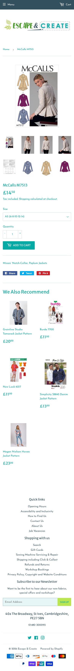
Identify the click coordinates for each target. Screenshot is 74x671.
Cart (68, 4)
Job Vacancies (37, 531)
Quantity (8, 226)
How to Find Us (37, 516)
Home (6, 49)
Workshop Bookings (37, 569)
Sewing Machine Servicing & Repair (37, 554)
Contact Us (37, 521)
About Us (37, 526)
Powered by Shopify (51, 649)
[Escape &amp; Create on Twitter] (29, 638)
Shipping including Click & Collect (37, 559)
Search (37, 545)
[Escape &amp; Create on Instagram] (43, 638)
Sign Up (64, 602)
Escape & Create (27, 649)
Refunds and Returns (37, 564)
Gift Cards (37, 550)
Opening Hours (37, 506)
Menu (11, 4)
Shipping (24, 199)
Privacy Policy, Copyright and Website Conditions (37, 574)
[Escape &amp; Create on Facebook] (36, 638)
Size (5, 209)
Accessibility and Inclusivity (37, 511)
